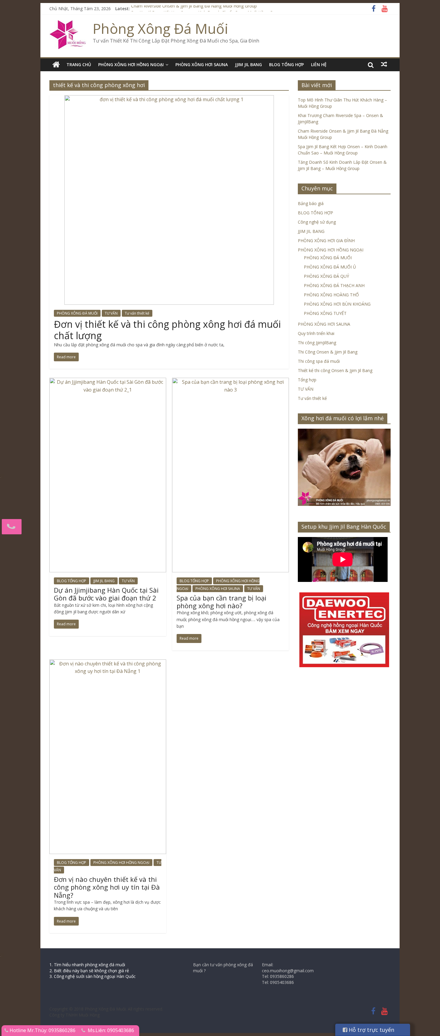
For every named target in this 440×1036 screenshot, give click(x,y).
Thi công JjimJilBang (317, 342)
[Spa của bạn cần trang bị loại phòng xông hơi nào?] (230, 381)
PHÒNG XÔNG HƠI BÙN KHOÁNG (337, 304)
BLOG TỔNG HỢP (286, 64)
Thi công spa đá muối (319, 361)
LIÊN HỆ (319, 64)
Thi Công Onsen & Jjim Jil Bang (327, 352)
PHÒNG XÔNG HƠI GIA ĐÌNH (326, 240)
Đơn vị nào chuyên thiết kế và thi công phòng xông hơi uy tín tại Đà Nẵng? (107, 887)
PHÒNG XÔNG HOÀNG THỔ (331, 295)
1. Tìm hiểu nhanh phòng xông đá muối (87, 964)
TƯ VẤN (111, 313)
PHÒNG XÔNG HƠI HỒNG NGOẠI (131, 64)
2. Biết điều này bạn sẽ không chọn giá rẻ (89, 970)
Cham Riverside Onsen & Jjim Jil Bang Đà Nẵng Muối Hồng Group (194, 8)
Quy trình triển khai (316, 333)
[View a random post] (384, 64)
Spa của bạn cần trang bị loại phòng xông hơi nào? (221, 601)
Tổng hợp (307, 380)
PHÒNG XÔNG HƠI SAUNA (201, 64)
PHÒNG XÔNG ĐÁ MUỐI (77, 313)
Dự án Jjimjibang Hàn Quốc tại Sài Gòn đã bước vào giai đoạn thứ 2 (106, 594)
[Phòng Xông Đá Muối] (68, 24)
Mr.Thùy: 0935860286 (51, 1030)
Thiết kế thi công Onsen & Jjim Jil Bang (335, 370)
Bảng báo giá (311, 203)
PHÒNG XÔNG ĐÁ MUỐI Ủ (330, 267)
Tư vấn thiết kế (137, 313)
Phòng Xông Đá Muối (160, 28)
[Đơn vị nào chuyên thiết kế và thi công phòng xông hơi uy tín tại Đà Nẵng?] (107, 663)
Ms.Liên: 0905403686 (111, 1030)
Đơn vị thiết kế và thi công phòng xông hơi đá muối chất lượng (167, 330)
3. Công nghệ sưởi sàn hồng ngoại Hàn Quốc (92, 976)
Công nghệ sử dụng (317, 222)
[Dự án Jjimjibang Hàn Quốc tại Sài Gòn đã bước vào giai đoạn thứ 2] (107, 381)
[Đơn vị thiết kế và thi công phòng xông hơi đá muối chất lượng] (169, 98)
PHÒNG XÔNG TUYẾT (325, 313)
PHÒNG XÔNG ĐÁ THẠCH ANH (334, 285)
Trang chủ (78, 64)
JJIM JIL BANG (248, 64)
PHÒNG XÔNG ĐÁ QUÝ (326, 276)
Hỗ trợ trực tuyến (370, 1029)
